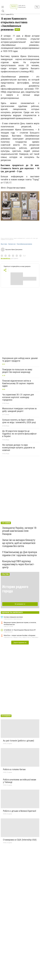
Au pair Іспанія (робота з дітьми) (18, 740)
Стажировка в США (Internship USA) (20, 839)
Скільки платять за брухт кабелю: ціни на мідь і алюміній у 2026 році (19, 421)
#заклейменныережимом (24, 244)
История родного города (15, 589)
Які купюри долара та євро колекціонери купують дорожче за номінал (18, 447)
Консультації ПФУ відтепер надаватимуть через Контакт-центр (18, 564)
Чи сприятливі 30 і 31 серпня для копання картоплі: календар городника (18, 397)
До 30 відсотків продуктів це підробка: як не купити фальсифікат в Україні (19, 434)
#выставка (4, 244)
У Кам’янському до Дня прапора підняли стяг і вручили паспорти (19, 554)
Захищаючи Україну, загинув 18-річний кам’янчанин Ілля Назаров (19, 530)
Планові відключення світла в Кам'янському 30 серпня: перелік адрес (18, 383)
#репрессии (12, 244)
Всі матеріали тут (20, 604)
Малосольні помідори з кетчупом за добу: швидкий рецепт (19, 409)
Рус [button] (37, 7)
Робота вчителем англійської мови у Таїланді (19, 781)
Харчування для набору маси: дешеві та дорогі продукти (20, 359)
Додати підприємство (20, 642)
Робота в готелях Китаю (14, 769)
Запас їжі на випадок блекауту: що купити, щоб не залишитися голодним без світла (19, 543)
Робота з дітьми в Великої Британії (19, 811)
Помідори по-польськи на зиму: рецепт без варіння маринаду (17, 370)
